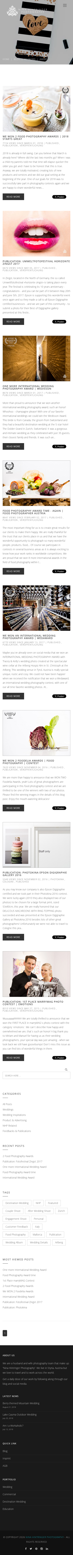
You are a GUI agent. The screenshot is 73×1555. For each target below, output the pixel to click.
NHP (38, 1203)
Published (52, 143)
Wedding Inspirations (14, 1115)
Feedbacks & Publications (17, 1131)
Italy (37, 1226)
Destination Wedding (17, 1203)
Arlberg (59, 1242)
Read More (13, 196)
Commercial (9, 1494)
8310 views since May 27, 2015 (21, 1008)
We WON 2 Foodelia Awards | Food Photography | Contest (28, 762)
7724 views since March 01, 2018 (23, 143)
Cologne (8, 881)
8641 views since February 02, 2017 (24, 517)
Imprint (7, 1458)
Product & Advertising (15, 1120)
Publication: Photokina (15, 1307)
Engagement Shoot (16, 1218)
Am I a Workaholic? (13, 1425)
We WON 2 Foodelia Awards (18, 1291)
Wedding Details (39, 1242)
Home (6, 59)
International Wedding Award (18, 1177)
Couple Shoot (13, 1211)
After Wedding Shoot (39, 1211)
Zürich (61, 1211)
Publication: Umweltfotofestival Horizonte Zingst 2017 (36, 262)
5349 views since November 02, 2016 (25, 879)
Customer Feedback (16, 1226)
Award (44, 59)
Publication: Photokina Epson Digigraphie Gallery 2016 (35, 874)
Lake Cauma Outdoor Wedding (19, 1414)
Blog (17, 59)
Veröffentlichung (31, 145)
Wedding (7, 1487)
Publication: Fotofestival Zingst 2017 (22, 1161)
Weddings (8, 1109)
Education (8, 1509)
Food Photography (15, 1234)
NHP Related (10, 1125)
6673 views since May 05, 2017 (21, 268)
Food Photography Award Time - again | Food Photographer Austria (33, 512)
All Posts (7, 1104)
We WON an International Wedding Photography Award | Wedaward (29, 637)
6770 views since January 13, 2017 (24, 642)
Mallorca (37, 1234)
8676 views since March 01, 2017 (23, 392)
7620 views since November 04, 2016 (25, 767)
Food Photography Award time (19, 1172)
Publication (10, 145)
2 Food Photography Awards (18, 1156)
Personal (38, 1218)
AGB (5, 1465)
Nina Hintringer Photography (45, 1537)
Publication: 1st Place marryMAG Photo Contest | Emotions (33, 1003)
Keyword (29, 59)
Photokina (57, 879)
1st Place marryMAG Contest (19, 1280)
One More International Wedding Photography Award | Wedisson (28, 387)
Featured (53, 1203)
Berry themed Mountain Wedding (21, 1403)
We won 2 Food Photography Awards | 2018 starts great (36, 138)
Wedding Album (14, 1242)
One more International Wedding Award (24, 1166)
